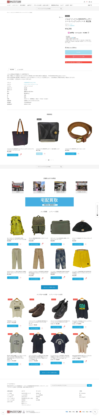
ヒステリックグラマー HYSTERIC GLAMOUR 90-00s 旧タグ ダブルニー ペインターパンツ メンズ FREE (38, 273)
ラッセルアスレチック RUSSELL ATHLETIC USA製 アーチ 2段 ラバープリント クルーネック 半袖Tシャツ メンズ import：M (60, 357)
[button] (95, 412)
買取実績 (38, 396)
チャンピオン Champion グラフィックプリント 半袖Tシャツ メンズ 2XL (82, 321)
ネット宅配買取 (39, 395)
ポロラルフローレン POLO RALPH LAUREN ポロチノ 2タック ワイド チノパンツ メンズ (16, 272)
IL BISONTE (71, 25)
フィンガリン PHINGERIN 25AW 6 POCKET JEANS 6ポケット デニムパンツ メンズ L (60, 272)
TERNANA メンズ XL (11, 321)
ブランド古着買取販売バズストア (14, 2)
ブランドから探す (11, 400)
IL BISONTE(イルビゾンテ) (30, 82)
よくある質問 (24, 395)
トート (35, 84)
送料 (73, 37)
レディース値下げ (11, 398)
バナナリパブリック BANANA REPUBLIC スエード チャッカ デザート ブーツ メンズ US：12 (38, 322)
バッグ (70, 24)
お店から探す (10, 401)
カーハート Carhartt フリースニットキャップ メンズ (82, 239)
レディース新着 (53, 211)
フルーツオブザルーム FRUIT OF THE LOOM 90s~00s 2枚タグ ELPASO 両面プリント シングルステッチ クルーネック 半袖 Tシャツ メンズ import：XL (38, 357)
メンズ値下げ (10, 396)
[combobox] (49, 8)
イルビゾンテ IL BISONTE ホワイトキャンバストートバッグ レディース (20, 149)
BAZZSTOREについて (26, 393)
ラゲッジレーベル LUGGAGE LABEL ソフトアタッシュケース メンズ (60, 239)
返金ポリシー (24, 401)
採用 (37, 398)
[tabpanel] (20, 138)
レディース (26, 84)
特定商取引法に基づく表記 (27, 398)
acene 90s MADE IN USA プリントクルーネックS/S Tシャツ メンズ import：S (81, 356)
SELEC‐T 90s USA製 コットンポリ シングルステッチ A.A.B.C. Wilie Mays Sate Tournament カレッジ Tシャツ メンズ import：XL (16, 357)
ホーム (8, 12)
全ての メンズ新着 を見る (49, 287)
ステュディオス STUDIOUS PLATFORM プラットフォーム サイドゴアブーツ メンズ (60, 321)
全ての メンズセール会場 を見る (49, 372)
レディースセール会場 (55, 294)
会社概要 (38, 400)
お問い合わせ (24, 396)
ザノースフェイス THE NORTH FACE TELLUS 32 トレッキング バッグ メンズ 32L (16, 239)
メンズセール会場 (42, 294)
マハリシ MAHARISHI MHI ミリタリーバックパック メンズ (38, 239)
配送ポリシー (24, 403)
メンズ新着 (44, 211)
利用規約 (23, 400)
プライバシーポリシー (26, 405)
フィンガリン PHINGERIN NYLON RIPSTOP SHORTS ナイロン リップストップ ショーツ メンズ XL (81, 273)
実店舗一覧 (38, 393)
